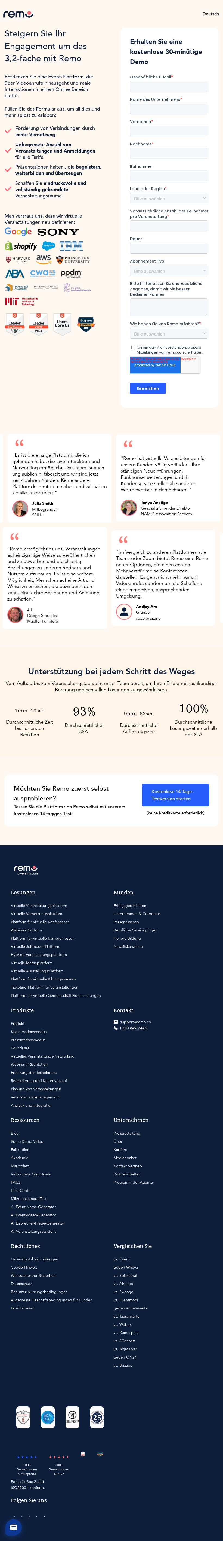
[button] (211, 14)
